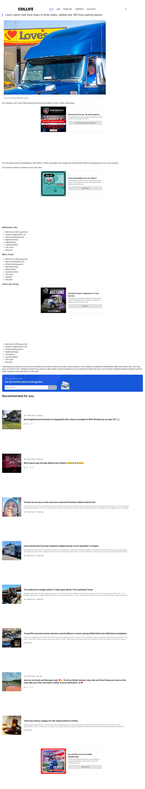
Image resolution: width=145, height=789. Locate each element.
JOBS (58, 9)
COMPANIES (79, 9)
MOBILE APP (67, 9)
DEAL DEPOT (91, 9)
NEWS (51, 9)
